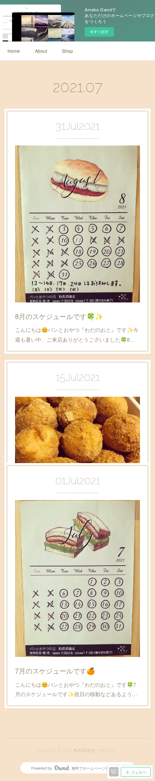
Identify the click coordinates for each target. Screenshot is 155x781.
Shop (67, 51)
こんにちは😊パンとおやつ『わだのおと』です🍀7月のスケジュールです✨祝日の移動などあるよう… (76, 689)
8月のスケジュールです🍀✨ (59, 316)
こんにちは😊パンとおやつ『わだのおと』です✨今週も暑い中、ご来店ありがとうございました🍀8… (76, 334)
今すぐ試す (99, 31)
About (41, 51)
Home (14, 51)
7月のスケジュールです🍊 (55, 670)
